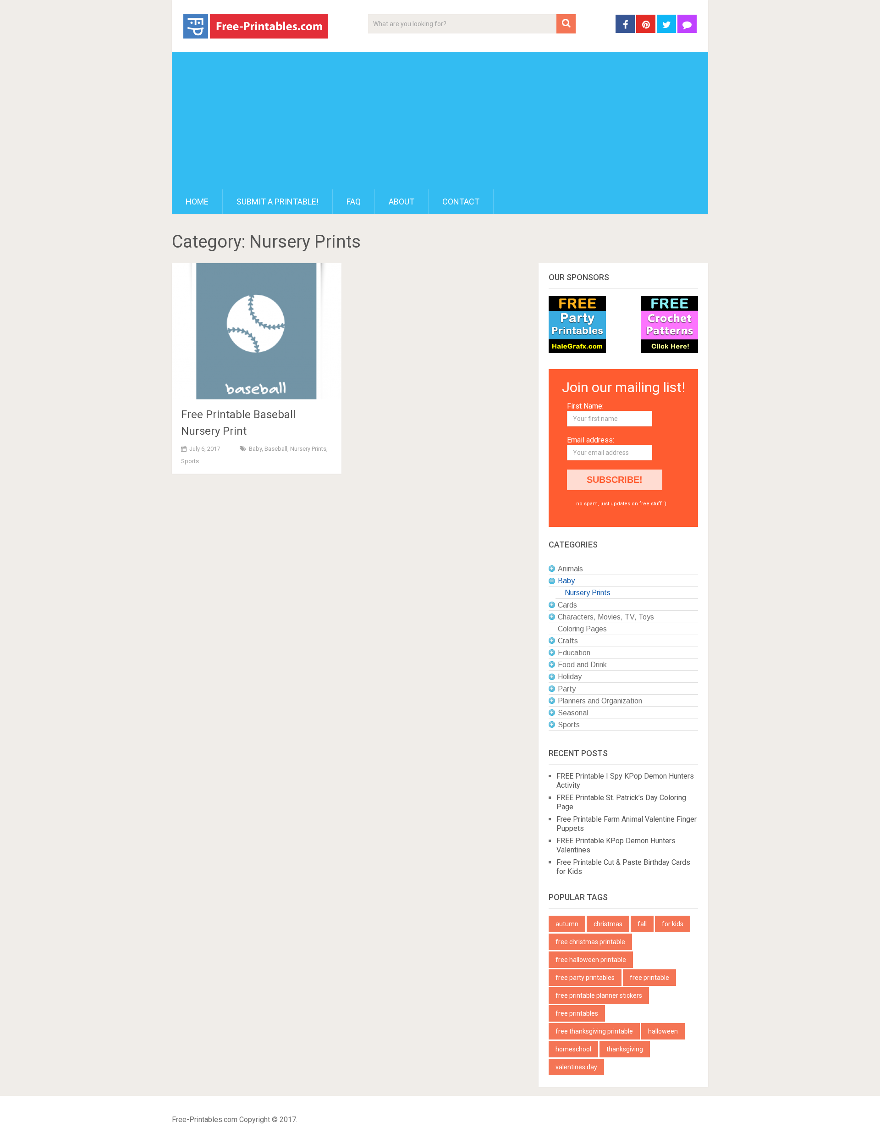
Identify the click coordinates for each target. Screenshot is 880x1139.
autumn (567, 924)
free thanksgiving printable (594, 1031)
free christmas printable (590, 941)
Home (197, 201)
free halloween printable (591, 959)
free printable (649, 977)
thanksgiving (624, 1049)
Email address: (590, 440)
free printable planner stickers (599, 995)
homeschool (573, 1049)
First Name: (585, 406)
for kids (672, 924)
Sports (190, 461)
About (401, 201)
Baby (255, 448)
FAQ (353, 201)
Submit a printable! (277, 201)
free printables (577, 1013)
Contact (460, 201)
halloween (663, 1031)
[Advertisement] (440, 120)
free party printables (585, 977)
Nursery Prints (308, 448)
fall (642, 924)
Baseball (275, 448)
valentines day (576, 1067)
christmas (608, 924)
